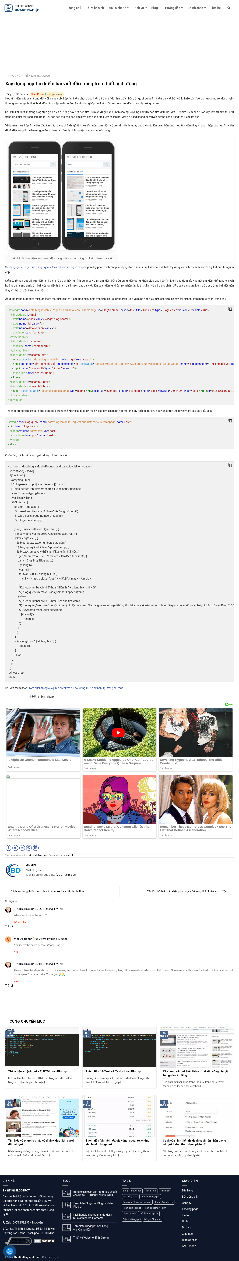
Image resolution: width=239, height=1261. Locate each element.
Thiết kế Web (129, 1213)
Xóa (24, 922)
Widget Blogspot (152, 1219)
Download (136, 1190)
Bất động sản (190, 1196)
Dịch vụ (139, 8)
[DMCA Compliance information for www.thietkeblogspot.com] (18, 1241)
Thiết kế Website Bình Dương (91, 1237)
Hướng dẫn (172, 8)
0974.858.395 (67, 874)
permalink (68, 855)
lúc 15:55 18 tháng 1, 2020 (47, 909)
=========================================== (121, 355)
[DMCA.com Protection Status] (44, 1241)
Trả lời (17, 922)
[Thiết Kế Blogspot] (21, 8)
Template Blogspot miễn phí (137, 1202)
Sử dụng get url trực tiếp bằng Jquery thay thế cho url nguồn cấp (44, 267)
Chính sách (195, 8)
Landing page (190, 1209)
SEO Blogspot (130, 1196)
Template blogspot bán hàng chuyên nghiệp (90, 1227)
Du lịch (186, 1221)
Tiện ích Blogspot (132, 1219)
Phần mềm (165, 1190)
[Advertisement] (119, 42)
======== (70, 433)
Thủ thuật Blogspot (149, 1213)
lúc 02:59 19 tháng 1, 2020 (51, 938)
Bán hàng (187, 1190)
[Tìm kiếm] (228, 7)
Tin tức (186, 1215)
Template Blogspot (150, 1196)
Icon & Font (150, 1190)
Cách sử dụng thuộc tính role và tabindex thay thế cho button (47, 891)
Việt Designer (23, 938)
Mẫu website (117, 8)
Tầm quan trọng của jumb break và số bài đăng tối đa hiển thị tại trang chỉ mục (76, 688)
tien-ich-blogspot (39, 855)
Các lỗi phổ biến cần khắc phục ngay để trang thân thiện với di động (187, 891)
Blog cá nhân (189, 1240)
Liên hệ (215, 8)
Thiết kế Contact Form (155, 1208)
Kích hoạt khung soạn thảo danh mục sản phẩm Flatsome (92, 1216)
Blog (154, 8)
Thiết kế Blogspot (132, 1208)
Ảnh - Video (189, 1246)
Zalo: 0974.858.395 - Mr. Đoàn (24, 1222)
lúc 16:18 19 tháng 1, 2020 (47, 964)
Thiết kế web (95, 8)
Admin (24, 94)
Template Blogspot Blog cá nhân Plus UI (93, 1205)
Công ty (186, 1203)
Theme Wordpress (164, 1202)
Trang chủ (74, 8)
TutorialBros (22, 909)
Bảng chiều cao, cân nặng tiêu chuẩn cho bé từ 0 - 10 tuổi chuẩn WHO (95, 1193)
